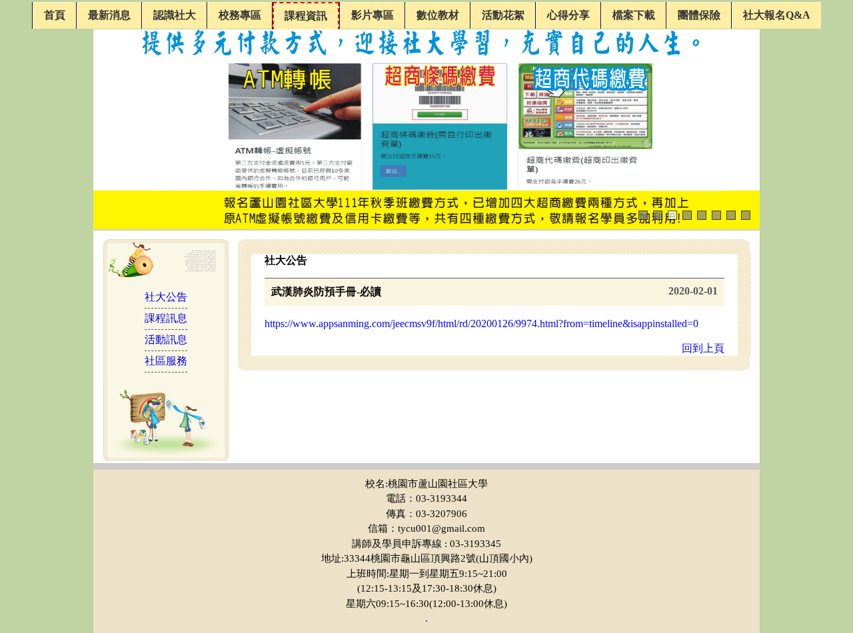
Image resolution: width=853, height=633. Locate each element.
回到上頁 (703, 348)
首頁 (54, 15)
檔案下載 (633, 15)
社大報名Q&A (776, 15)
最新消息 (109, 15)
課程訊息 (166, 318)
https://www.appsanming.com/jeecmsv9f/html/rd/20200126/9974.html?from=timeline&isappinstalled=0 (481, 323)
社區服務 (166, 360)
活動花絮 (503, 15)
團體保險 (699, 15)
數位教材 (438, 15)
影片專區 (372, 15)
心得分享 (568, 15)
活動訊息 (166, 339)
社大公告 (166, 297)
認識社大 (174, 15)
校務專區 (240, 15)
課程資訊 (306, 15)
